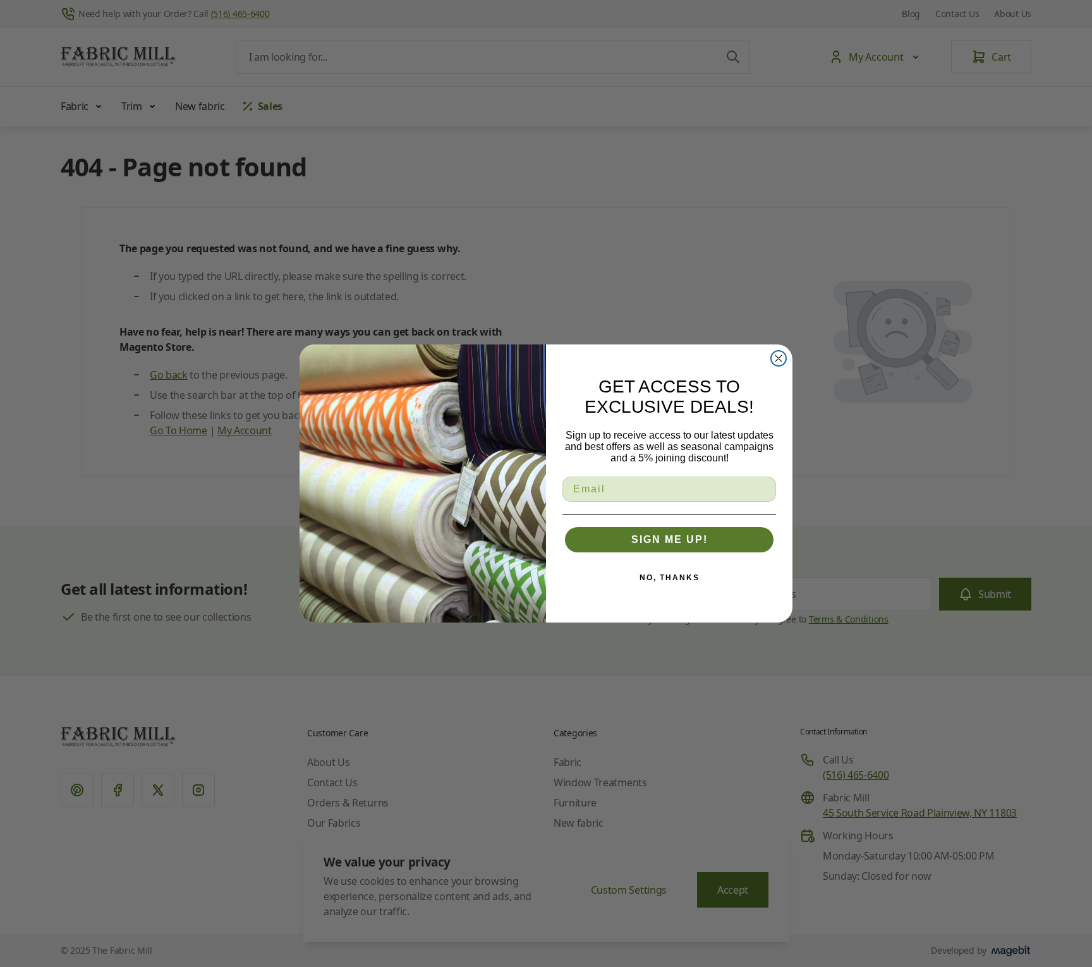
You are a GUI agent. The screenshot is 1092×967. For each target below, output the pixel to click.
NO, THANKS (670, 577)
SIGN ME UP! (669, 539)
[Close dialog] (778, 358)
